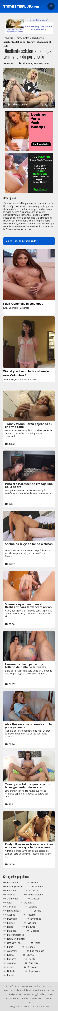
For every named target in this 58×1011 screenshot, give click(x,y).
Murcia (30, 955)
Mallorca (11, 959)
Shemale (27, 63)
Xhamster (34, 890)
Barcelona (12, 882)
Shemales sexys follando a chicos (29, 544)
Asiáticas (29, 902)
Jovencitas (35, 918)
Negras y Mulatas (16, 939)
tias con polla (37, 951)
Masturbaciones (15, 935)
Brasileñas (32, 967)
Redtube (11, 890)
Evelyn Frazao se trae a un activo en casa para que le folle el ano (29, 845)
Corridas (11, 906)
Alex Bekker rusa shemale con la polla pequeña (28, 725)
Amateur (35, 898)
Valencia (11, 963)
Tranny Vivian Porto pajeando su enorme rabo (28, 425)
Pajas (37, 943)
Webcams (12, 951)
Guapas (11, 914)
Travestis (8, 37)
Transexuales (22, 37)
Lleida (10, 927)
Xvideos (11, 894)
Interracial (12, 918)
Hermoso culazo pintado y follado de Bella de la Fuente (25, 665)
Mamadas (12, 931)
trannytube (12, 898)
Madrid (34, 882)
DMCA (26, 1006)
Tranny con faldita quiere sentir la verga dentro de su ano (28, 785)
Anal (9, 902)
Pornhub (39, 886)
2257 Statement (41, 1006)
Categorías (14, 1006)
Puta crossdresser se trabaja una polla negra (29, 485)
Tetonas (30, 947)
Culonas (33, 906)
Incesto (32, 914)
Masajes (34, 931)
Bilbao (10, 955)
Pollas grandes (14, 886)
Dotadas (11, 971)
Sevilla (32, 959)
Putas (10, 947)
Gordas (37, 910)
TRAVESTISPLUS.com (21, 6)
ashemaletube (35, 894)
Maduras (30, 927)
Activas (11, 967)
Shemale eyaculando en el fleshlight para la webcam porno (28, 605)
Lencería (32, 923)
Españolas (34, 971)
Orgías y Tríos (14, 943)
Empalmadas (14, 910)
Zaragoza (34, 963)
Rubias (10, 975)
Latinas (11, 923)
